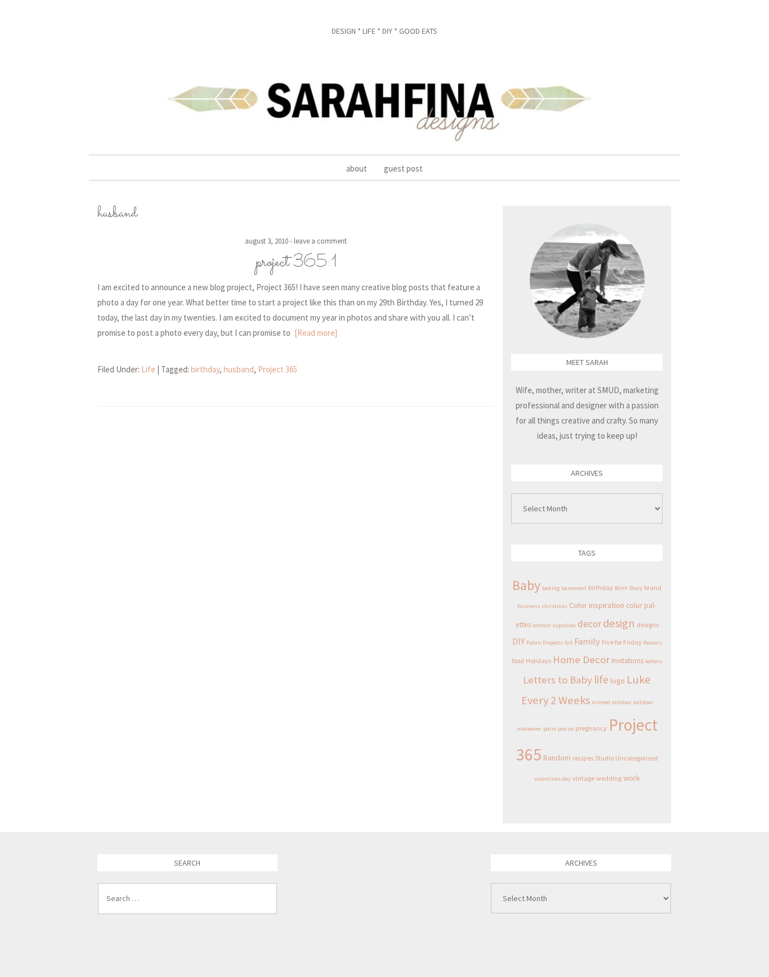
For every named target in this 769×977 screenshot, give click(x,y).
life (601, 679)
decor (589, 624)
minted (601, 702)
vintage (583, 778)
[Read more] (315, 332)
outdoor (622, 702)
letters (653, 661)
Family (587, 641)
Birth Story (628, 588)
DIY (518, 641)
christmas (554, 606)
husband (238, 369)
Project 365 (277, 369)
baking (551, 588)
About (356, 168)
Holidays (538, 660)
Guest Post (403, 168)
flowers (652, 642)
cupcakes (564, 625)
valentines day (552, 778)
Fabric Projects (544, 642)
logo (617, 681)
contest (542, 625)
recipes (583, 758)
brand (652, 587)
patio (549, 728)
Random (557, 758)
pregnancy (591, 728)
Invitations (627, 660)
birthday (205, 369)
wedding (609, 778)
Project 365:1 (296, 262)
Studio (604, 758)
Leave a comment (320, 241)
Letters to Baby (557, 679)
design (619, 623)
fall (569, 642)
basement (574, 588)
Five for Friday (622, 642)
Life (148, 369)
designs (648, 624)
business (528, 606)
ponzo (566, 728)
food (518, 660)
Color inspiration (596, 605)
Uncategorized (636, 758)
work (631, 778)
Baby (526, 585)
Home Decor (581, 659)
